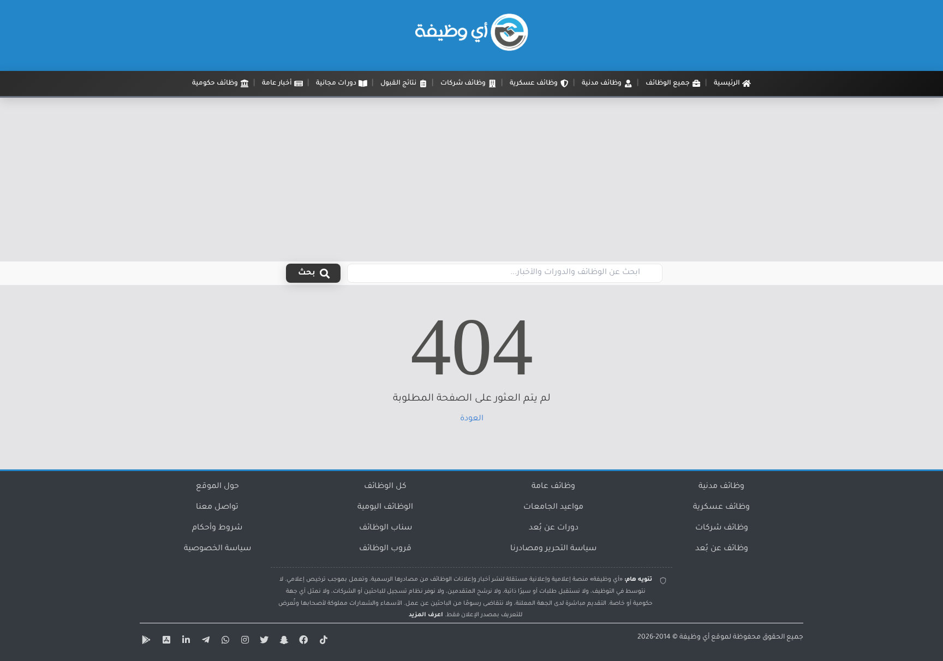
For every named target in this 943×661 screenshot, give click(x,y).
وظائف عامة (553, 487)
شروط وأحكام (217, 528)
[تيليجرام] (204, 642)
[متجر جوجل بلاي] (145, 642)
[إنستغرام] (243, 642)
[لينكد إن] (184, 642)
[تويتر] (263, 642)
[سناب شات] (282, 642)
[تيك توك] (322, 642)
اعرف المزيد (426, 615)
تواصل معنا (217, 507)
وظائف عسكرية (721, 507)
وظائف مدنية (721, 487)
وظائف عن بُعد (721, 549)
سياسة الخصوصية (217, 549)
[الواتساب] (223, 642)
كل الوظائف (385, 487)
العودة (472, 419)
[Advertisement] (471, 179)
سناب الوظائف (385, 528)
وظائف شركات (721, 528)
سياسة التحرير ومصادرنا (553, 549)
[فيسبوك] (302, 642)
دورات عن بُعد (553, 528)
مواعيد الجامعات (553, 507)
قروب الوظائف (385, 549)
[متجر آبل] (164, 642)
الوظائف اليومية (385, 507)
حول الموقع (217, 487)
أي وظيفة (694, 637)
